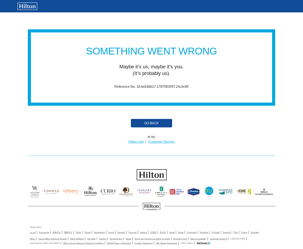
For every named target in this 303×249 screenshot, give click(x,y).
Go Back (151, 123)
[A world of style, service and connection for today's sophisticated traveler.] (51, 193)
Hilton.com (136, 141)
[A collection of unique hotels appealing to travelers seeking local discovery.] (108, 193)
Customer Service (161, 141)
